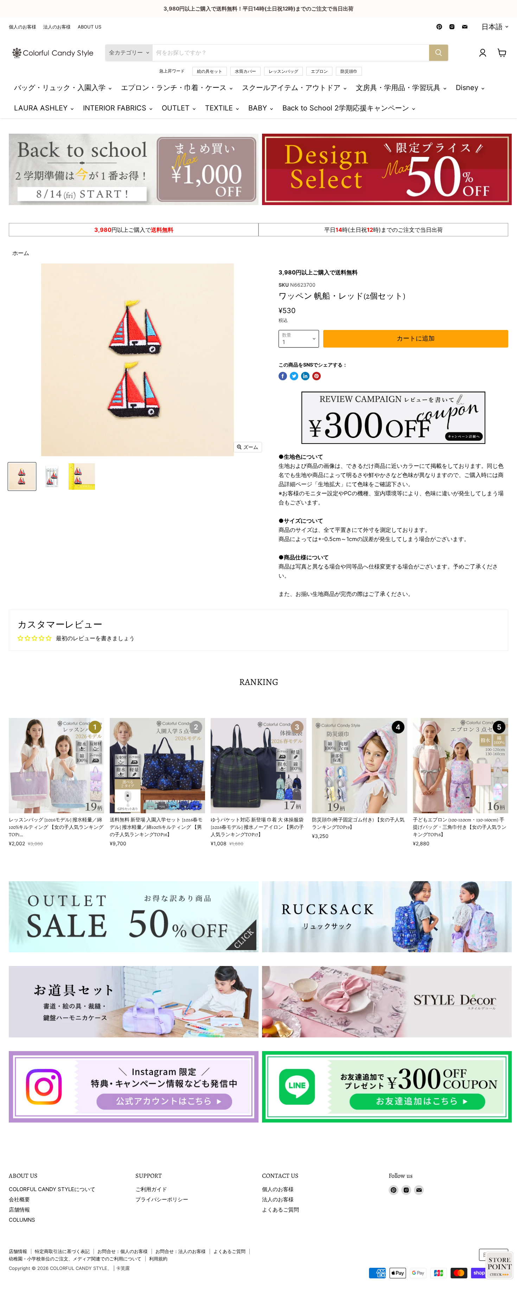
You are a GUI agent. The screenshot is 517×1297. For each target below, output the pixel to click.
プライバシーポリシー (161, 1199)
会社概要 (19, 1199)
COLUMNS (22, 1219)
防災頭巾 (348, 71)
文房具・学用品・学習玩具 (399, 87)
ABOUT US (89, 27)
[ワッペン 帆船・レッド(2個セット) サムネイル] (22, 476)
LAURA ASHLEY (42, 108)
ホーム (20, 252)
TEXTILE (220, 108)
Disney (468, 87)
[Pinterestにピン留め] (316, 376)
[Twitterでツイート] (294, 376)
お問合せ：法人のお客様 (180, 1251)
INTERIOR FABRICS (115, 108)
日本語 (492, 27)
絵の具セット (209, 71)
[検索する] (438, 53)
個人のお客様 (22, 27)
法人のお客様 (57, 27)
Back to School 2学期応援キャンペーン (346, 108)
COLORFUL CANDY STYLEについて (52, 1189)
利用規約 (158, 1258)
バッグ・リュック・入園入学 (61, 87)
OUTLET (177, 108)
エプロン (319, 71)
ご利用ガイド (151, 1189)
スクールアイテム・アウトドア (292, 87)
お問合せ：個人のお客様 (122, 1251)
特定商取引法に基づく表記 (62, 1251)
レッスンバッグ (283, 71)
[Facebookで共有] (283, 376)
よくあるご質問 (280, 1209)
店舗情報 (19, 1209)
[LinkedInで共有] (305, 376)
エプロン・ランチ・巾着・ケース (175, 87)
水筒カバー (245, 71)
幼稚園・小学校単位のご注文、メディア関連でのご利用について (75, 1258)
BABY (258, 108)
